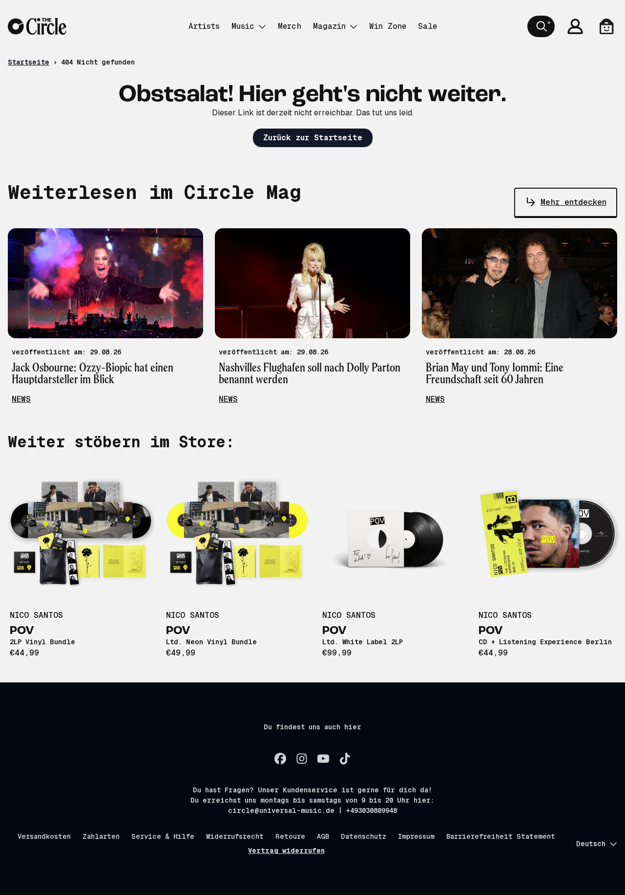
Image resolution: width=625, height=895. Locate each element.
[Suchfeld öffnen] (541, 26)
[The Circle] (37, 26)
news (21, 399)
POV (22, 631)
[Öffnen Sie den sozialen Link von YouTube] (323, 758)
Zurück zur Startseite (312, 137)
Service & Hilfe (162, 836)
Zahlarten (101, 836)
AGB (323, 836)
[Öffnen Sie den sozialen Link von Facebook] (280, 758)
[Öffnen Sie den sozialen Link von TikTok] (344, 758)
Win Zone (387, 26)
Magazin (329, 26)
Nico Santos (36, 615)
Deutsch (590, 844)
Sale (427, 26)
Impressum (416, 836)
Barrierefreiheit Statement (500, 836)
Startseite (28, 62)
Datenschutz (363, 836)
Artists (204, 26)
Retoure (290, 836)
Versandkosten (44, 836)
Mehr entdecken (573, 202)
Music (242, 26)
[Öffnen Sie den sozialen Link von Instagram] (301, 758)
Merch (289, 26)
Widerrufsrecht (235, 836)
